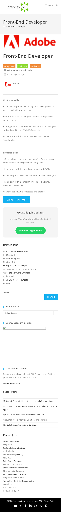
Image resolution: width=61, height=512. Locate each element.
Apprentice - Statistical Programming (18, 481)
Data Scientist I (9, 487)
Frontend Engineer (12, 258)
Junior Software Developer (15, 251)
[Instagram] (21, 506)
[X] (35, 506)
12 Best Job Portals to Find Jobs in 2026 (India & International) (28, 401)
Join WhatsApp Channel (30, 230)
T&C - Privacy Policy (46, 501)
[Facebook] (26, 506)
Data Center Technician (13, 461)
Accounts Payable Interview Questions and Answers (25, 420)
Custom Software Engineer (14, 448)
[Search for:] (56, 5)
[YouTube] (15, 506)
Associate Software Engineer (16, 272)
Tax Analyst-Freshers (11, 441)
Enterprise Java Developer (15, 265)
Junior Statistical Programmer (15, 467)
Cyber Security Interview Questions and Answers (23, 414)
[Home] (4, 26)
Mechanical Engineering (13, 454)
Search (6, 292)
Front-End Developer (16, 26)
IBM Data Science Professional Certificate (20, 425)
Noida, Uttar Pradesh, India (19, 70)
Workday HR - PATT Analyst (14, 474)
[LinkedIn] (30, 506)
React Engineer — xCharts (15, 279)
